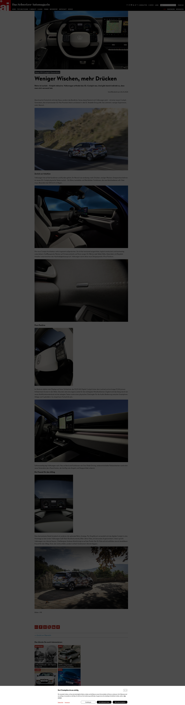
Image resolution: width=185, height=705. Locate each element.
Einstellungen (88, 702)
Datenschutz (60, 702)
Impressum (67, 702)
